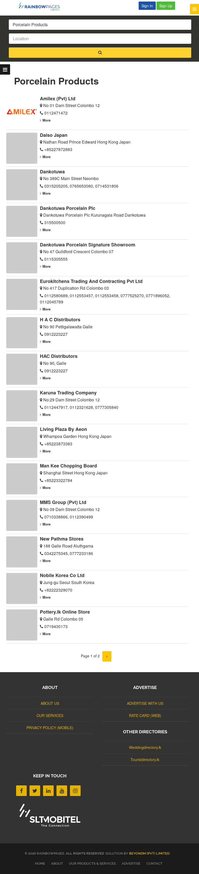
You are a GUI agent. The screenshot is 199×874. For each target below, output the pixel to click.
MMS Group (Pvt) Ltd (63, 502)
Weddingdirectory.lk (145, 747)
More (46, 120)
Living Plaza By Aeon (63, 429)
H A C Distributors (60, 319)
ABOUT (57, 863)
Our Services (50, 715)
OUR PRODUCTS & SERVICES (92, 863)
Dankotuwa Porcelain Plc (67, 208)
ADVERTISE (131, 863)
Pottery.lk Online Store (65, 611)
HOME (40, 863)
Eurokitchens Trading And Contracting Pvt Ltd (91, 281)
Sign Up (165, 5)
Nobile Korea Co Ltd (62, 575)
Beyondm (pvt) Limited (149, 853)
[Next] (106, 656)
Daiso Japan (53, 135)
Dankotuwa (52, 171)
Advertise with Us (145, 703)
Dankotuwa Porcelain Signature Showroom (87, 244)
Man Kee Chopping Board (68, 465)
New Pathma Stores (61, 538)
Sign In (147, 5)
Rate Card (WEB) (145, 715)
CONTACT (154, 863)
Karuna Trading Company (68, 392)
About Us (50, 703)
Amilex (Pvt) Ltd (57, 98)
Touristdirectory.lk (145, 759)
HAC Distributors (58, 356)
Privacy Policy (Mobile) (49, 727)
